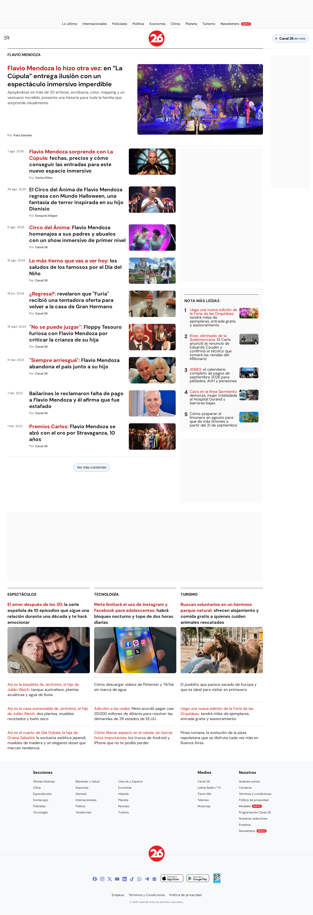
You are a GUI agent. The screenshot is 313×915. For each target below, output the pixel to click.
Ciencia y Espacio (130, 781)
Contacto (245, 788)
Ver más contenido (91, 467)
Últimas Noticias (44, 781)
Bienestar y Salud (87, 781)
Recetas (123, 806)
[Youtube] (117, 879)
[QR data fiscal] (216, 882)
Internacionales (86, 800)
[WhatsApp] (139, 879)
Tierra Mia (204, 794)
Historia (123, 794)
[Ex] (110, 879)
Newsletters (252, 831)
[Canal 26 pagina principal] (157, 45)
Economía (125, 788)
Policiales (39, 806)
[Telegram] (147, 879)
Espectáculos (21, 594)
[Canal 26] (156, 854)
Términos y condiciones (255, 794)
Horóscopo (40, 800)
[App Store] (172, 879)
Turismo (189, 594)
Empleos (245, 825)
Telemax (203, 800)
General (81, 794)
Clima (37, 788)
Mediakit (250, 806)
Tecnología (106, 594)
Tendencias (83, 812)
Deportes (82, 788)
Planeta (123, 800)
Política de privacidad (254, 800)
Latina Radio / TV (209, 788)
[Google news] (154, 879)
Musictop (204, 806)
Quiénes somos (249, 781)
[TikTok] (132, 879)
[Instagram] (102, 879)
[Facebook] (95, 879)
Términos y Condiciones (147, 895)
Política (80, 806)
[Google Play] (198, 879)
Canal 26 (204, 781)
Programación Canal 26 (255, 812)
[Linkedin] (124, 879)
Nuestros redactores (253, 818)
